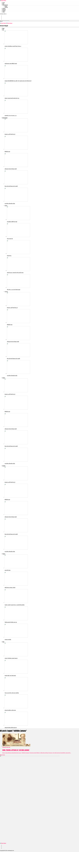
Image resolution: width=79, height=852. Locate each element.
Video (3, 11)
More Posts (2, 754)
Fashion (6, 7)
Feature (3, 8)
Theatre (3, 10)
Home (3, 2)
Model (6, 6)
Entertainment (5, 4)
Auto (3, 3)
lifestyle (4, 9)
